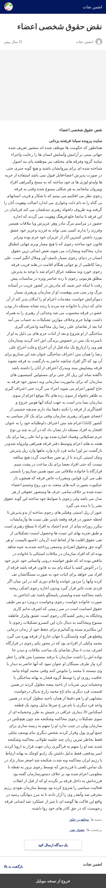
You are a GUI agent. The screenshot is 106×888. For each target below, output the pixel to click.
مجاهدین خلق (79, 819)
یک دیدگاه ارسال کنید (53, 845)
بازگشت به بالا (13, 866)
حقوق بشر (77, 830)
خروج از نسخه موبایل (53, 880)
